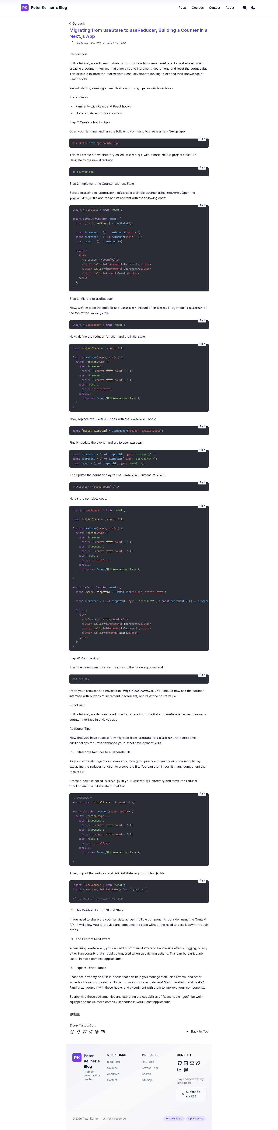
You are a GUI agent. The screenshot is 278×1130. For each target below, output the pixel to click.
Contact (112, 1080)
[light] (253, 7)
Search (146, 1073)
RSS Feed (148, 1061)
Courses (112, 1067)
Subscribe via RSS (193, 1094)
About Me (113, 1073)
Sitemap (147, 1080)
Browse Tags (150, 1067)
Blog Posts (113, 1061)
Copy (202, 138)
